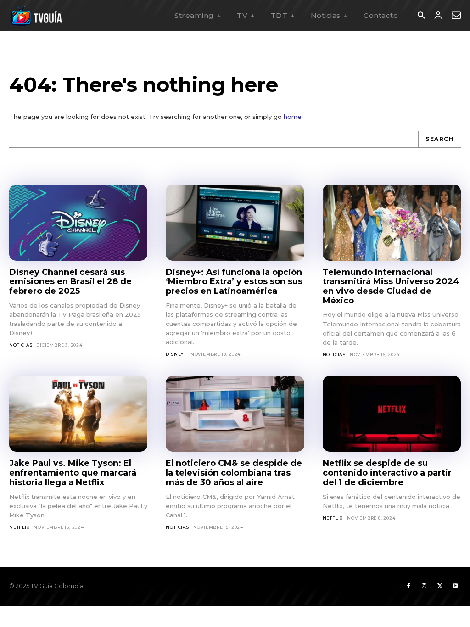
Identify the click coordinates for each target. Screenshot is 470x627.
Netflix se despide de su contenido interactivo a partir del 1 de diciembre (387, 472)
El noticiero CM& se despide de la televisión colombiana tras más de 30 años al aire (234, 472)
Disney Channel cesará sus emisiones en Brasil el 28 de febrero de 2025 (70, 281)
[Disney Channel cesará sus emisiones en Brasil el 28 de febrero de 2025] (78, 223)
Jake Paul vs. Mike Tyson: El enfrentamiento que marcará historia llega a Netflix (72, 472)
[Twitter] (439, 586)
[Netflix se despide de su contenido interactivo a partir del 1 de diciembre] (392, 414)
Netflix (19, 527)
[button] (421, 15)
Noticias (20, 344)
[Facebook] (408, 586)
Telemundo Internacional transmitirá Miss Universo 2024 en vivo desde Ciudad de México (391, 286)
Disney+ (176, 354)
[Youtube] (455, 586)
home (293, 116)
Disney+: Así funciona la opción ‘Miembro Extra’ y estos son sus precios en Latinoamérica (234, 281)
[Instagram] (424, 586)
